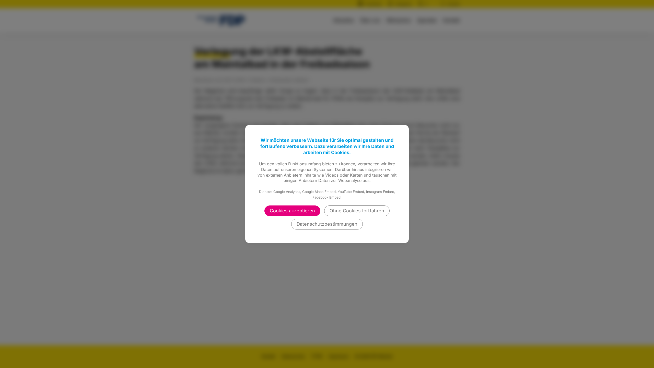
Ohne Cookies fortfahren (357, 210)
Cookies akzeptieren (292, 210)
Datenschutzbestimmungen (327, 224)
